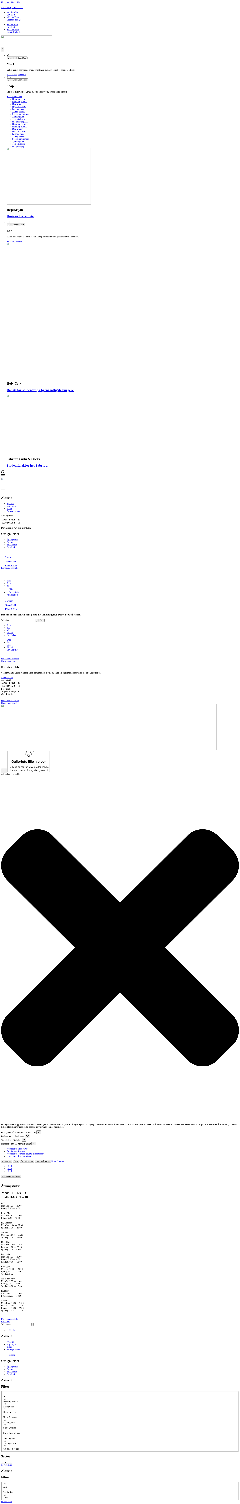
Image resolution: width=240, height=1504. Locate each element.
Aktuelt (10, 632)
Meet (9, 630)
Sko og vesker (18, 111)
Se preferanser (27, 1161)
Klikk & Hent (13, 17)
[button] (120, 948)
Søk (3, 1324)
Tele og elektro (18, 119)
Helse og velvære (20, 99)
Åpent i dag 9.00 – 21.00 (12, 7)
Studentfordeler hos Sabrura (27, 465)
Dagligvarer (17, 104)
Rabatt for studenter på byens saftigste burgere (40, 390)
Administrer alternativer (17, 1149)
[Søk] (2, 473)
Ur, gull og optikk (20, 121)
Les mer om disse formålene (19, 1156)
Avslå (16, 1161)
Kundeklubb (12, 12)
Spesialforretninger (20, 114)
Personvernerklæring (10, 658)
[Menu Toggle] (2, 49)
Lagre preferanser (43, 1161)
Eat (8, 627)
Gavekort (11, 15)
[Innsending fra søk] (37, 620)
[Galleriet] (26, 45)
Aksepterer (6, 1161)
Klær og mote (18, 109)
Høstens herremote (20, 216)
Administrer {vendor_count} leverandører (25, 1154)
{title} (9, 1166)
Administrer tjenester (16, 1151)
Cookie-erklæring (9, 661)
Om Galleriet (12, 635)
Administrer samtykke (11, 1176)
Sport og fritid (18, 116)
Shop (9, 625)
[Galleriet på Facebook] (3, 656)
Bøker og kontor (19, 101)
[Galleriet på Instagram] (7, 656)
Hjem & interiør (19, 106)
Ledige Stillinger (14, 20)
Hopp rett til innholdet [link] (10, 2)
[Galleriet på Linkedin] (11, 656)
